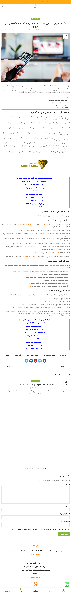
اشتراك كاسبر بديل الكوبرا (31, 256)
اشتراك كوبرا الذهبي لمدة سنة (58, 265)
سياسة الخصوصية (35, 559)
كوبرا (7, 355)
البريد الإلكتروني (65, 514)
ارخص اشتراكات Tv (49, 355)
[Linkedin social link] (31, 361)
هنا (17, 178)
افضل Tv (42, 233)
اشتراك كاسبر (33, 295)
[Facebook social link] (44, 361)
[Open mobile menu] (69, 6)
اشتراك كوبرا (64, 283)
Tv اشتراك (63, 355)
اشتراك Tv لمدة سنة (33, 355)
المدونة (35, 573)
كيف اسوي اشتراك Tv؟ (61, 107)
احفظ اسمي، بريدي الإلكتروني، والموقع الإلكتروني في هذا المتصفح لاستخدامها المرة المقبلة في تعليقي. (38, 529)
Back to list (35, 366)
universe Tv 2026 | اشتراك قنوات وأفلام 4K (35, 384)
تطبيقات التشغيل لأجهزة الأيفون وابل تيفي (35, 570)
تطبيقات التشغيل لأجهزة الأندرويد (35, 566)
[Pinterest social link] (35, 361)
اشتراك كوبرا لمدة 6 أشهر (61, 104)
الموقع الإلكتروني (65, 522)
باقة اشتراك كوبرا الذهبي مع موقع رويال (56, 100)
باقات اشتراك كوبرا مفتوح (51, 302)
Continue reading (35, 396)
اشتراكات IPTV (35, 19)
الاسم (67, 506)
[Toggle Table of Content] (66, 97)
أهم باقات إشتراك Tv (46, 224)
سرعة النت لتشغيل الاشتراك (35, 563)
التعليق (67, 485)
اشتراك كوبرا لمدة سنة (61, 106)
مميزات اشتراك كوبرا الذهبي (59, 102)
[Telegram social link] (26, 361)
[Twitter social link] (40, 361)
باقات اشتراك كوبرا (54, 252)
